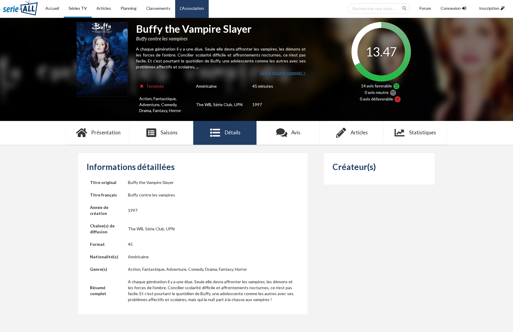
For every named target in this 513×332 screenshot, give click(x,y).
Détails (232, 132)
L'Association (192, 8)
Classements (158, 8)
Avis (295, 132)
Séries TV (78, 8)
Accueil (52, 8)
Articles (103, 8)
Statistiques (422, 132)
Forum (425, 8)
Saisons (169, 132)
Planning (129, 8)
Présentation (106, 132)
